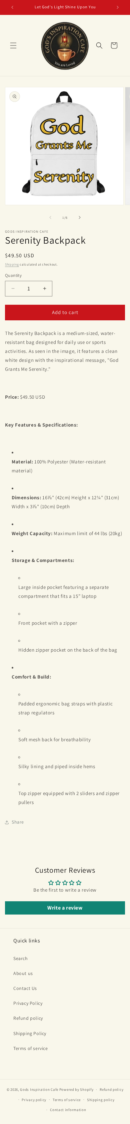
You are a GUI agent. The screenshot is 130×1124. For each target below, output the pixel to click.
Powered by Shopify (76, 1089)
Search (20, 958)
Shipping (12, 264)
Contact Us (25, 988)
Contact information (68, 1109)
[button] (13, 45)
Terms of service (30, 1048)
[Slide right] (79, 217)
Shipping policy (101, 1099)
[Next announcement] (117, 7)
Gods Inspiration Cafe (39, 1089)
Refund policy (28, 1018)
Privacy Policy (27, 1003)
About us (23, 973)
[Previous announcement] (12, 7)
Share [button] (18, 822)
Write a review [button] (64, 907)
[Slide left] (50, 217)
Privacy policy (34, 1099)
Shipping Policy (29, 1033)
